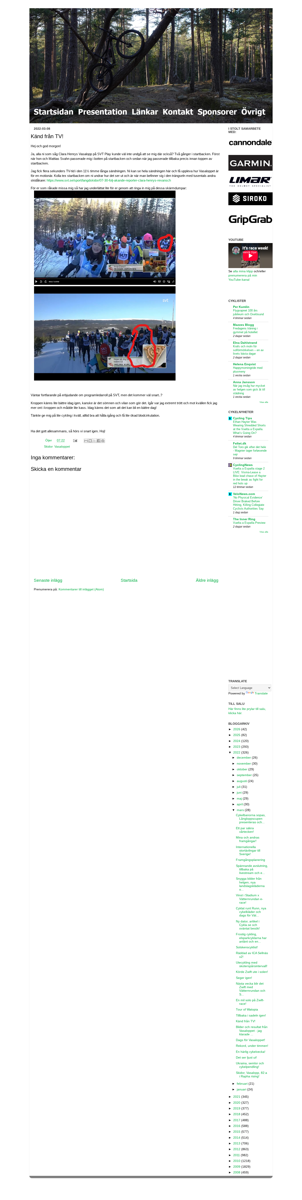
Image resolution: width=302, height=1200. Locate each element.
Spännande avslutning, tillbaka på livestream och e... (252, 869)
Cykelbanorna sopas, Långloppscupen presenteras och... (251, 819)
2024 (237, 741)
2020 (237, 1102)
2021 (237, 1096)
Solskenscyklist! (247, 947)
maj (240, 798)
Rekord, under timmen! (252, 1045)
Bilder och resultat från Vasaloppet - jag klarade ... (252, 1030)
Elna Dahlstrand (245, 342)
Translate (261, 693)
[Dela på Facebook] (98, 441)
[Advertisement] (248, 606)
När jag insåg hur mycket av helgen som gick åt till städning (249, 389)
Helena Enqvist (244, 364)
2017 (237, 1120)
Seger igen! (244, 978)
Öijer (49, 440)
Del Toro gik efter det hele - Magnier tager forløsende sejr (250, 450)
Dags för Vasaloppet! (250, 1040)
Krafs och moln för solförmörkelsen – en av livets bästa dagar (248, 350)
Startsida (129, 580)
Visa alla (264, 402)
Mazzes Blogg (243, 325)
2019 (237, 1108)
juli (239, 786)
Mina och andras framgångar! (247, 839)
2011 (237, 1155)
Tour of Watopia (247, 1009)
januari (242, 1089)
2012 (237, 1149)
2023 (237, 746)
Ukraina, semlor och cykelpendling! (250, 1065)
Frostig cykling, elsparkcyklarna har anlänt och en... (251, 938)
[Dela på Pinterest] (103, 441)
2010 (237, 1161)
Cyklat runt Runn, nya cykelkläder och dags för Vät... (251, 912)
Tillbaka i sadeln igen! (251, 1015)
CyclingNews (243, 465)
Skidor (48, 446)
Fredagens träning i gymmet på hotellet (245, 330)
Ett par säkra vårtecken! (245, 830)
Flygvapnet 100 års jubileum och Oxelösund (248, 312)
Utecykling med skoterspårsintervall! (251, 964)
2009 (237, 1166)
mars (241, 810)
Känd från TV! (245, 1021)
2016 (237, 1126)
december (244, 757)
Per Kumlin (241, 307)
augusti (242, 781)
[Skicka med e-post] (86, 441)
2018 (237, 1114)
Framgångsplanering (250, 860)
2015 (237, 1131)
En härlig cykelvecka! (250, 1051)
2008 (237, 1172)
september (245, 775)
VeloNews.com (244, 494)
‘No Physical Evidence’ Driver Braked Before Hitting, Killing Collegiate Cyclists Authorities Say (248, 503)
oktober (242, 769)
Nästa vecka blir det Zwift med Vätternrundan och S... (250, 989)
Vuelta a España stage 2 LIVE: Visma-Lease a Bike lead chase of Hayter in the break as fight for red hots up (249, 476)
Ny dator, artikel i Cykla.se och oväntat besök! (248, 925)
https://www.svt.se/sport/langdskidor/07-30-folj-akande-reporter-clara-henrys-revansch (109, 180)
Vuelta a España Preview (249, 522)
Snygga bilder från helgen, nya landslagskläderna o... (250, 884)
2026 (237, 729)
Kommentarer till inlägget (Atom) (81, 589)
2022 (237, 752)
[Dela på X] (94, 441)
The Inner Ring (244, 519)
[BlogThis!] (90, 441)
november (244, 763)
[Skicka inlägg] (75, 440)
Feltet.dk (239, 443)
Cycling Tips (242, 418)
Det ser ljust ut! (246, 1057)
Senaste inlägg (48, 580)
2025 (237, 735)
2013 (237, 1143)
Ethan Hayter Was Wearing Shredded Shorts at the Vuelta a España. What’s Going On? (249, 427)
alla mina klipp (243, 271)
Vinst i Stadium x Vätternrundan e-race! (249, 899)
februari (242, 1083)
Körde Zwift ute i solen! (252, 972)
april (240, 804)
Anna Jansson (244, 382)
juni (240, 792)
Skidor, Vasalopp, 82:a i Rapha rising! (251, 1074)
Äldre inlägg (207, 580)
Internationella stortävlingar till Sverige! (248, 850)
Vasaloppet (62, 446)
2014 (237, 1137)
